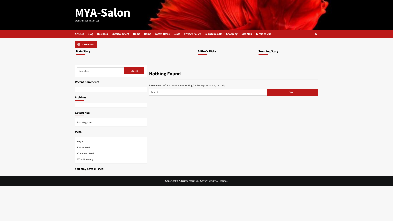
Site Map (246, 34)
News (176, 34)
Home (136, 34)
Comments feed (85, 153)
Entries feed (83, 147)
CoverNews (206, 180)
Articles (79, 34)
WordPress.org (85, 159)
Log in (80, 141)
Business (102, 34)
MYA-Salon (102, 12)
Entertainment (120, 34)
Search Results (213, 34)
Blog (90, 34)
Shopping (232, 34)
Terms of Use (263, 34)
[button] (316, 34)
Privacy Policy (192, 34)
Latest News (162, 34)
